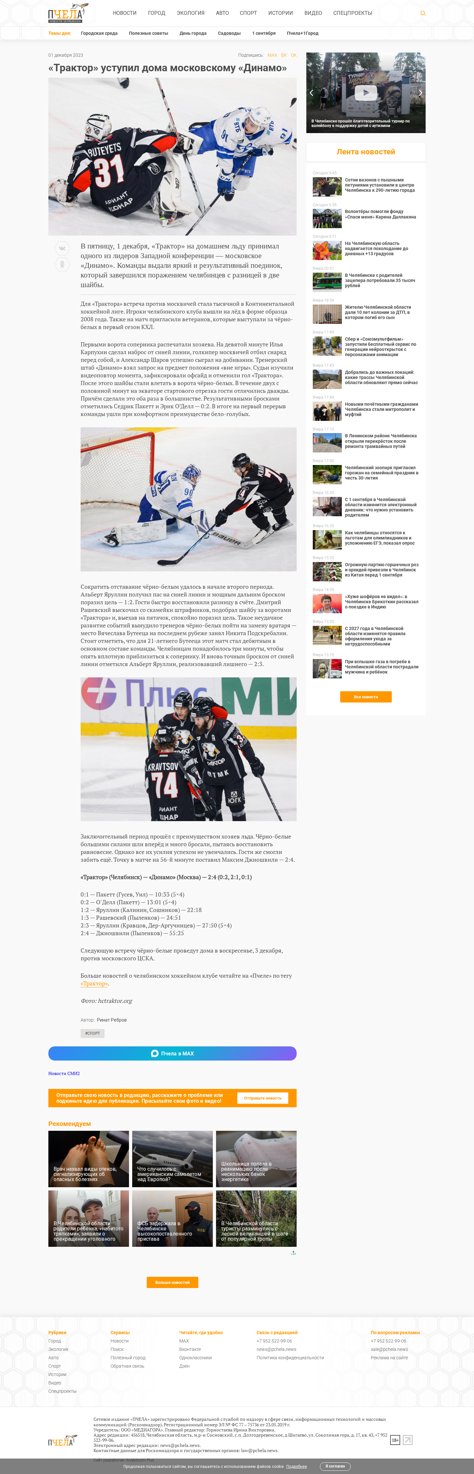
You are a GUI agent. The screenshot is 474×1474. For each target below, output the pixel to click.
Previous (311, 93)
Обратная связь (127, 1366)
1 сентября (264, 33)
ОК (294, 55)
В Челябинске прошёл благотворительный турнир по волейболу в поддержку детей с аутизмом (360, 123)
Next (421, 93)
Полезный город (128, 1357)
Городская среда (99, 33)
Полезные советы (148, 33)
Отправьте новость (262, 1098)
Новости (125, 13)
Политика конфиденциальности (290, 1357)
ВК (284, 55)
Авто (222, 13)
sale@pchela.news (389, 1349)
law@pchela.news (259, 1450)
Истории (280, 13)
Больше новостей (172, 1282)
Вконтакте (190, 1349)
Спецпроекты (352, 13)
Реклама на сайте (389, 1357)
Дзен (184, 1366)
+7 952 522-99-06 (274, 1340)
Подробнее (296, 1466)
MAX (272, 55)
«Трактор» (94, 983)
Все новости (366, 696)
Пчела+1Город (303, 33)
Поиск (117, 1349)
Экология (191, 13)
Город (156, 13)
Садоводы (229, 33)
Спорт (248, 13)
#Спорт (92, 1033)
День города (193, 33)
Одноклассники (195, 1357)
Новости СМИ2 (64, 1073)
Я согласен (335, 1466)
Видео (313, 13)
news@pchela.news (276, 1349)
